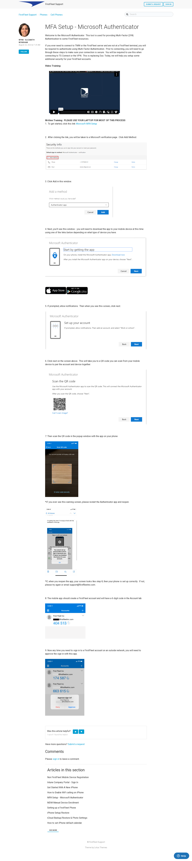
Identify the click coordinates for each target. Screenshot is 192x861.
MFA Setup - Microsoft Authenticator (65, 797)
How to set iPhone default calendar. (64, 823)
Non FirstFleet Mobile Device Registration (68, 777)
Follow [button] (24, 52)
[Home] (32, 4)
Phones (43, 14)
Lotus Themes (100, 847)
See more (53, 830)
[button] (75, 731)
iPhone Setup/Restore (58, 812)
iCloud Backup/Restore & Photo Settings (67, 817)
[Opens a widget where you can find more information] (181, 856)
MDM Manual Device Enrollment (63, 802)
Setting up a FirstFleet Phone (61, 807)
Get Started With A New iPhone (62, 787)
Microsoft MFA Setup (86, 123)
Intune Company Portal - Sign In (62, 782)
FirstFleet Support (28, 14)
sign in (56, 759)
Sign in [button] (168, 4)
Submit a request (153, 4)
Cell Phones (57, 14)
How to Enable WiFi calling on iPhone (65, 792)
